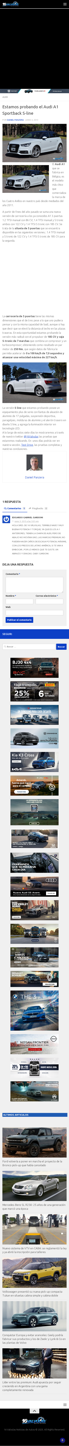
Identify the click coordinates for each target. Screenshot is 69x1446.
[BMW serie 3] (34, 1029)
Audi (5, 97)
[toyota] (34, 966)
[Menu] (65, 4)
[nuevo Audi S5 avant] (34, 895)
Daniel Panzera (15, 120)
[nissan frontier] (34, 1053)
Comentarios (16, 508)
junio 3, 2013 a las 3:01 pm (27, 521)
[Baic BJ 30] (34, 677)
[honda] (34, 848)
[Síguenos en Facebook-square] (49, 634)
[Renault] (34, 986)
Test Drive (27, 444)
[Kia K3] (34, 771)
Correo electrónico (47, 596)
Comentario (13, 574)
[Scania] (34, 872)
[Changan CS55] (34, 747)
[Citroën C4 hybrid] (34, 1100)
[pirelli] (34, 700)
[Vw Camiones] (34, 943)
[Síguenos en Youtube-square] (59, 634)
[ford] (34, 824)
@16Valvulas (31, 436)
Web (8, 607)
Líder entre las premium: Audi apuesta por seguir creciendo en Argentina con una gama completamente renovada (31, 1386)
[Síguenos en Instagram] (65, 634)
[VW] (34, 794)
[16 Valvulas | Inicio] (14, 4)
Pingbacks (39, 508)
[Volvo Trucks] (34, 1077)
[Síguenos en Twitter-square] (54, 634)
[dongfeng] (34, 724)
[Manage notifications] (62, 1440)
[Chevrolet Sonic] (34, 919)
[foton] (34, 91)
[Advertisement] (34, 52)
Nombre (11, 596)
